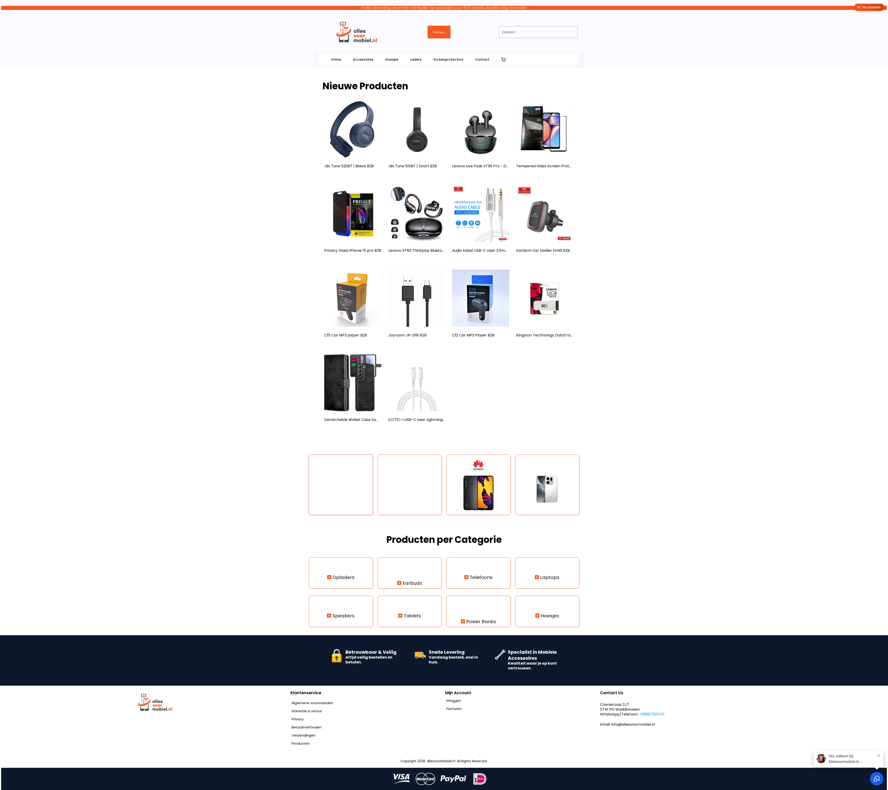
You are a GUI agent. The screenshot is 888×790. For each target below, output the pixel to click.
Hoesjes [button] (391, 59)
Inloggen (871, 7)
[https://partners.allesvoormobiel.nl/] (357, 32)
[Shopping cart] (503, 59)
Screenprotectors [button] (448, 59)
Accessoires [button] (363, 59)
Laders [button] (416, 59)
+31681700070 (651, 714)
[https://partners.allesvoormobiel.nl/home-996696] (212, 702)
